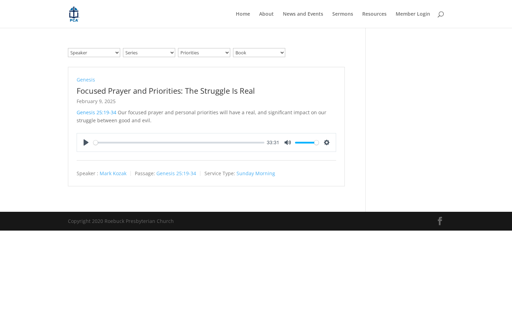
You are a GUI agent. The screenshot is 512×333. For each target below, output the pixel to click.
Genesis (86, 79)
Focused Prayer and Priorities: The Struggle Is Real (166, 90)
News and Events (303, 14)
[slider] (178, 142)
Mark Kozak (113, 173)
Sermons (342, 14)
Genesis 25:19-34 (96, 112)
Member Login (413, 14)
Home (243, 14)
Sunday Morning (255, 173)
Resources (374, 14)
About (266, 14)
